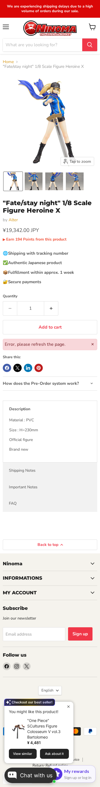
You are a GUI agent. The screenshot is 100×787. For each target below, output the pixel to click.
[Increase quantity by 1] (51, 308)
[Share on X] (17, 368)
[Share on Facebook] (7, 368)
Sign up (80, 634)
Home (8, 62)
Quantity (10, 296)
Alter (13, 220)
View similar (22, 754)
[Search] (89, 44)
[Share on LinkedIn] (28, 368)
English (47, 690)
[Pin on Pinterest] (38, 368)
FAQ (13, 503)
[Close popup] (68, 706)
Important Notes (23, 487)
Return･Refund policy (50, 765)
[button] (13, 181)
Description (19, 409)
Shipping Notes (22, 470)
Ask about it (54, 754)
